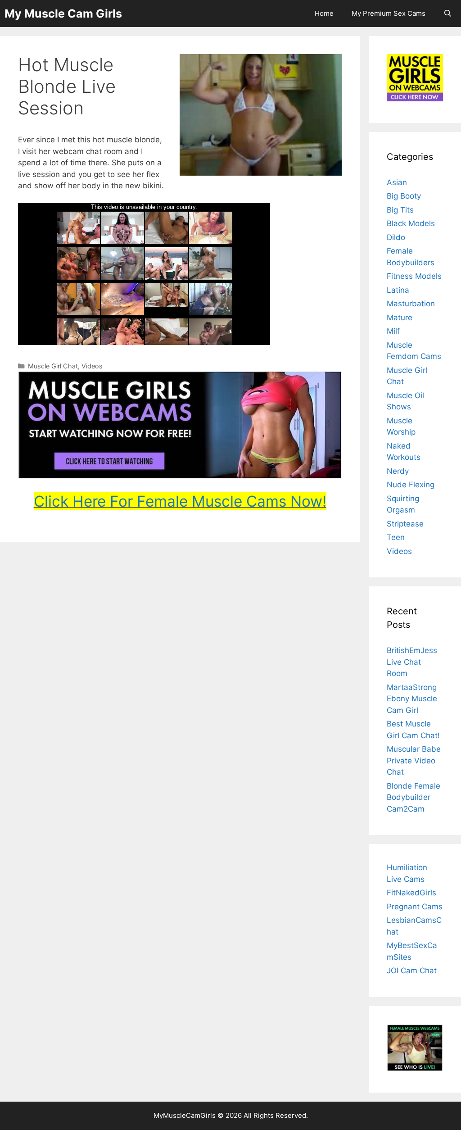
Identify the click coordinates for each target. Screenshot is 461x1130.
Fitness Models (414, 276)
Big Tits (400, 209)
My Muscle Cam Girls (63, 13)
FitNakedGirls (411, 892)
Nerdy (398, 471)
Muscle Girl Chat (53, 366)
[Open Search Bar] (447, 13)
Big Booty (404, 195)
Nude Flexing (410, 484)
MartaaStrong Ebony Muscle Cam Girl (412, 699)
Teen (396, 537)
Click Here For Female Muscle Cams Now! (180, 501)
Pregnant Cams (415, 906)
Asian (397, 182)
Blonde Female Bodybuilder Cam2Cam (413, 797)
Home (324, 13)
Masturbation (411, 303)
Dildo (396, 237)
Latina (398, 290)
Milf (393, 331)
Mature (399, 317)
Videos (92, 366)
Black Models (411, 223)
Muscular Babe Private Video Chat (414, 760)
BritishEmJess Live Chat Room (412, 662)
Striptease (405, 523)
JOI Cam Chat (412, 970)
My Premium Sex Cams (388, 13)
